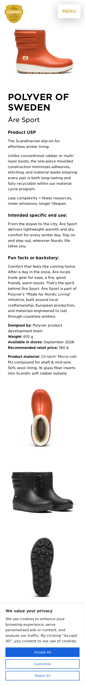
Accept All (42, 652)
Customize (42, 664)
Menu (69, 11)
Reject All (42, 675)
